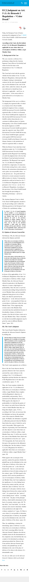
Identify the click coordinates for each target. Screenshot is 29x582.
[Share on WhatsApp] (8, 570)
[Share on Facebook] (1, 570)
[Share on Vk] (21, 570)
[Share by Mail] (27, 570)
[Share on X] (4, 570)
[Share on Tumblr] (17, 570)
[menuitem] (21, 3)
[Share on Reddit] (24, 570)
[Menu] (25, 3)
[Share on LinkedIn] (14, 570)
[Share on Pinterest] (11, 570)
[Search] (21, 3)
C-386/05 (23, 35)
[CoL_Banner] (8, 3)
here (3, 560)
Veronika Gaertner (14, 22)
